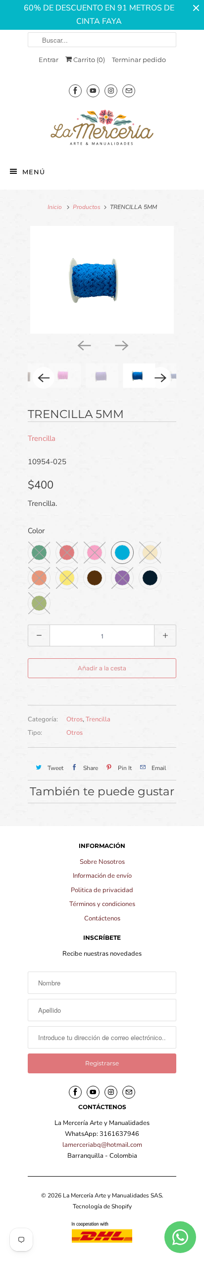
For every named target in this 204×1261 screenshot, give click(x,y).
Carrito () (88, 60)
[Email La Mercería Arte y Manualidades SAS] (128, 90)
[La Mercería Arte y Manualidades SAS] (102, 128)
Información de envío (102, 875)
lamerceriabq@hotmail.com (102, 1144)
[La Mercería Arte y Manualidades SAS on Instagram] (110, 90)
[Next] (121, 344)
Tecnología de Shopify (102, 1206)
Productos (87, 207)
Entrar (48, 60)
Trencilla (41, 438)
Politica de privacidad (102, 890)
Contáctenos (102, 918)
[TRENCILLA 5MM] (102, 280)
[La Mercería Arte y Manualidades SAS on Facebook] (75, 90)
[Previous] (83, 344)
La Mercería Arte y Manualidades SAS (112, 1195)
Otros (74, 719)
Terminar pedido (139, 60)
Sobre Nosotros (102, 861)
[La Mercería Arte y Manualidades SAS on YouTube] (93, 90)
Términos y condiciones (102, 904)
